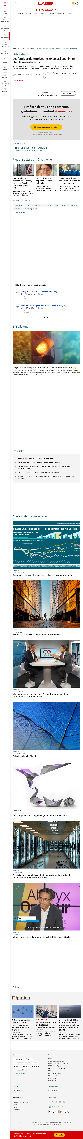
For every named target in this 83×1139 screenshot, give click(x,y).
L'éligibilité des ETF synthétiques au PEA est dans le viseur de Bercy (43, 367)
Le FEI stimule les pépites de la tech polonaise (44, 180)
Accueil (14, 48)
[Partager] (44, 73)
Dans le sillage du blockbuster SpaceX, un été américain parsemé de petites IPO (22, 183)
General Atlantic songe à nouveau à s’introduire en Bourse (40, 462)
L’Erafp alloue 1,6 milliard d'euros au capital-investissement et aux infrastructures (44, 468)
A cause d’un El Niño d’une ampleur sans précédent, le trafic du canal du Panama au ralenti (69, 1025)
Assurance (65, 205)
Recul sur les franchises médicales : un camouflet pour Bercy (46, 1025)
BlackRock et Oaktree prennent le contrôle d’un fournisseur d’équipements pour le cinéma (47, 477)
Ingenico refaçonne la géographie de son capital (36, 458)
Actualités (31, 48)
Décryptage (28, 205)
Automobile (17, 209)
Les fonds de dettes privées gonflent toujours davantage (38, 473)
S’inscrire (39, 150)
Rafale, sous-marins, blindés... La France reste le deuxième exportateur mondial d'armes (21, 1025)
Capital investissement (21, 54)
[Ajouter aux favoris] (48, 73)
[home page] (46, 3)
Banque (56, 205)
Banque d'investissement (43, 205)
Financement (18, 205)
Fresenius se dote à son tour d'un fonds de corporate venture (69, 180)
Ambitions (74, 205)
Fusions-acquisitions (30, 209)
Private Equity (22, 48)
